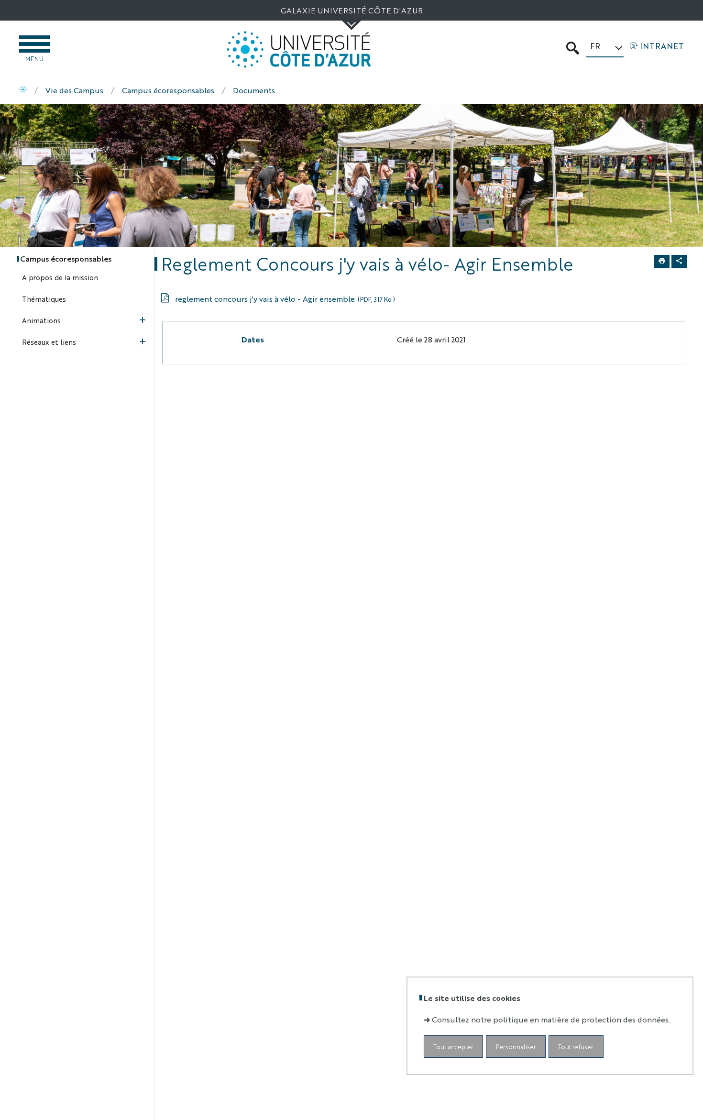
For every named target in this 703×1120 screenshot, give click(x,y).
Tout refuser (575, 1047)
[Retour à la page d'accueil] (299, 49)
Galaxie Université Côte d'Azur (352, 10)
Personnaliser (516, 1047)
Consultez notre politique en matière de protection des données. (551, 1020)
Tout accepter (453, 1047)
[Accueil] (23, 90)
